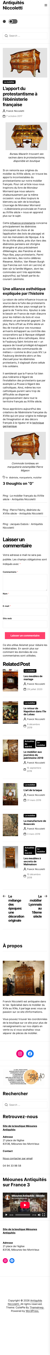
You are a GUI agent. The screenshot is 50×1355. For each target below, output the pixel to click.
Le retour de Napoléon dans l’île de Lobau (35, 711)
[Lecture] (6, 1214)
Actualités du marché (29, 744)
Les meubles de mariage (33, 678)
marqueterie (25, 477)
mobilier (37, 477)
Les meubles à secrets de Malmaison (32, 861)
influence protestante (22, 223)
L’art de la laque (33, 790)
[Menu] (45, 5)
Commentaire (10, 572)
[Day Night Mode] (10, 21)
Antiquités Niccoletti (13, 5)
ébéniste (13, 477)
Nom (6, 593)
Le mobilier (9, 82)
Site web (7, 618)
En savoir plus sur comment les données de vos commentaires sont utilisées (21, 652)
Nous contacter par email (17, 1158)
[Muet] (39, 1214)
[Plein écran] (43, 1214)
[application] (25, 1205)
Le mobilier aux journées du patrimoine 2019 (33, 754)
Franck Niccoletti (15, 111)
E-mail (7, 606)
